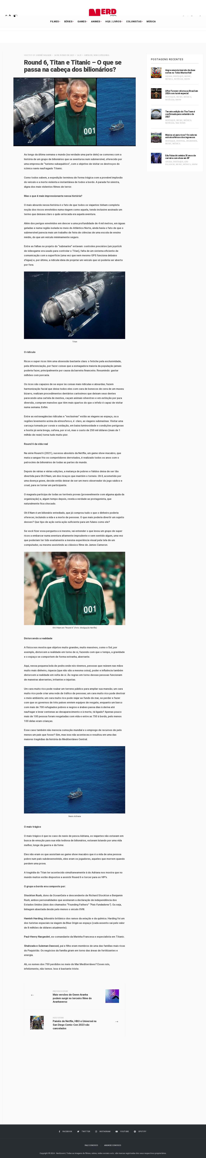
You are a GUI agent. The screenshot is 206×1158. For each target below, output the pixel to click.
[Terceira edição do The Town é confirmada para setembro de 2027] (156, 114)
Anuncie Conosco (112, 1145)
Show (187, 79)
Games (82, 21)
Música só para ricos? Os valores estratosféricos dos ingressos (181, 136)
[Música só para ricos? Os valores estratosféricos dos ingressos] (156, 137)
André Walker (43, 55)
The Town (180, 123)
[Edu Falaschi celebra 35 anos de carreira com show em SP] (156, 158)
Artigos (88, 55)
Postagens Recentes (167, 59)
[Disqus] (74, 1083)
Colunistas (133, 21)
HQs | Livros (113, 21)
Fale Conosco (91, 1145)
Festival (180, 141)
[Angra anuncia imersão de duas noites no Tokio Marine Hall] (156, 72)
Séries (68, 21)
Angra (168, 76)
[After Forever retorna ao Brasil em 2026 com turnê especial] (156, 93)
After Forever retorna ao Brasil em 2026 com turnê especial (181, 92)
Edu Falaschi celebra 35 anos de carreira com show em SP (180, 156)
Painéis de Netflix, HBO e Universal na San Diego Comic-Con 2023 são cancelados (74, 1023)
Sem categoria (101, 55)
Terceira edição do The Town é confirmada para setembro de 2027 (180, 114)
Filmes (54, 21)
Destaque (178, 76)
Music (187, 76)
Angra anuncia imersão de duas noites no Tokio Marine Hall (180, 71)
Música (151, 21)
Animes (95, 21)
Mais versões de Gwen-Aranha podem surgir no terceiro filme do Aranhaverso (72, 996)
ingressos (191, 141)
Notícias (178, 79)
